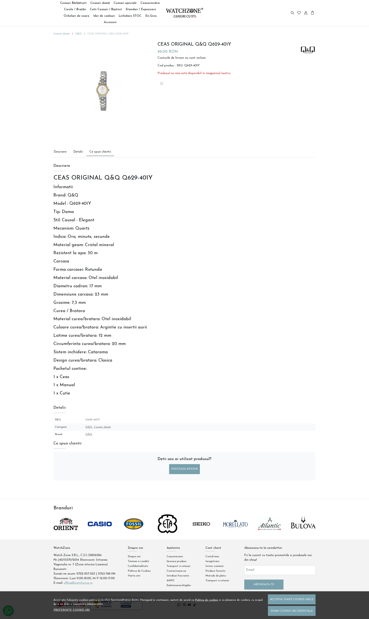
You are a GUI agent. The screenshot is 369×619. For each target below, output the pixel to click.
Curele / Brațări (75, 9)
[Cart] (312, 12)
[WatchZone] (184, 13)
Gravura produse (176, 561)
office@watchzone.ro (78, 583)
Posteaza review (184, 469)
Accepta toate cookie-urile (291, 599)
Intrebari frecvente (178, 575)
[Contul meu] (305, 12)
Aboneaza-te (264, 584)
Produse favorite (215, 571)
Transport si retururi (178, 566)
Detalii (78, 151)
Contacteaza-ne (176, 571)
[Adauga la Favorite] (162, 84)
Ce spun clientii (100, 151)
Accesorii (110, 22)
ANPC (171, 580)
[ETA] (167, 531)
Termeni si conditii (138, 561)
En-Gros (151, 16)
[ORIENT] (65, 531)
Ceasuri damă (100, 3)
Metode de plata (215, 575)
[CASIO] (99, 531)
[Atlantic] (269, 531)
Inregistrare (212, 561)
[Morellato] (235, 531)
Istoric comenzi (214, 566)
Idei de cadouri (104, 16)
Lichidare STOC (130, 16)
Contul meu (212, 556)
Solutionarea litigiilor (179, 585)
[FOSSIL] (133, 531)
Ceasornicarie (175, 556)
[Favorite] (299, 12)
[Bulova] (303, 531)
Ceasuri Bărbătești (73, 3)
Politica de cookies (206, 600)
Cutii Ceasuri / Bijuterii (106, 9)
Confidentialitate (138, 566)
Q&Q (78, 34)
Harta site (134, 575)
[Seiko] (201, 531)
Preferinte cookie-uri (72, 610)
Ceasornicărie (150, 3)
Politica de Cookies (139, 571)
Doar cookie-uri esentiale (292, 611)
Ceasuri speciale (125, 3)
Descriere (60, 151)
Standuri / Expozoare (141, 9)
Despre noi (134, 556)
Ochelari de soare (76, 16)
